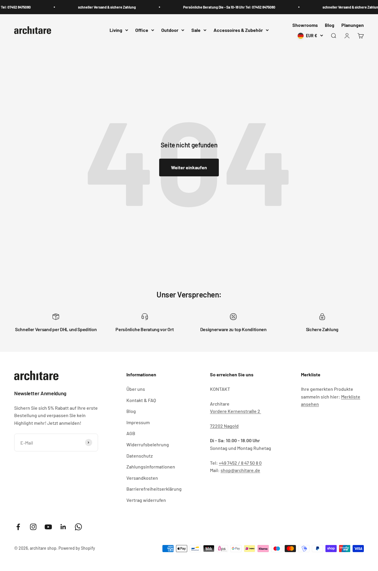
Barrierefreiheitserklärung (154, 489)
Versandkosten (142, 478)
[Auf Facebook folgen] (18, 527)
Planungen (352, 25)
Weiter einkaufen (189, 167)
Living (116, 30)
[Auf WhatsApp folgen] (78, 527)
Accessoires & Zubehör (238, 30)
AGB (130, 433)
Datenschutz (139, 455)
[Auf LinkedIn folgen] (63, 527)
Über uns (135, 389)
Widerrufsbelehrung (147, 444)
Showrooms (305, 25)
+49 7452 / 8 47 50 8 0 (240, 463)
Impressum (138, 422)
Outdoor (169, 30)
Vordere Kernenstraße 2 (235, 411)
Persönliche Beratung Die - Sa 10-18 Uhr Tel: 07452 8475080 (226, 7)
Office (141, 30)
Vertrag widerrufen (146, 500)
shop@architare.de (240, 470)
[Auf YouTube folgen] (48, 527)
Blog (329, 25)
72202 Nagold (224, 426)
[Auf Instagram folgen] (33, 527)
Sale (196, 30)
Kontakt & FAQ (141, 400)
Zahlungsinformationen (150, 466)
